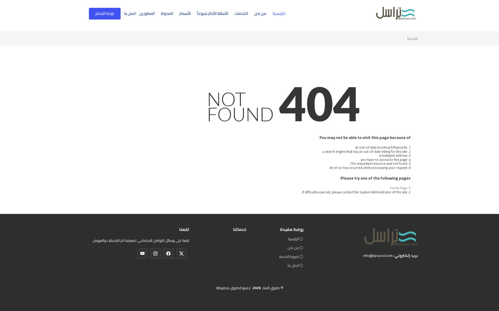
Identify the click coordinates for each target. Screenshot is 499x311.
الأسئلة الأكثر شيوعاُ (212, 13)
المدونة (167, 13)
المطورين (147, 13)
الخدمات (241, 13)
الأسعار (185, 13)
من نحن (260, 13)
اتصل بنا (130, 13)
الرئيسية (279, 13)
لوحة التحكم (104, 13)
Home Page (398, 188)
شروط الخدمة (289, 256)
